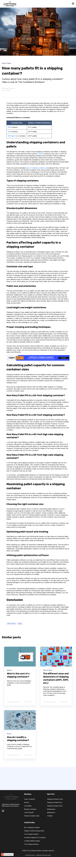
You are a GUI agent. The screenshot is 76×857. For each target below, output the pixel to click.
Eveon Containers (29, 799)
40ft (9, 131)
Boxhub (26, 802)
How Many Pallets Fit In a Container (35, 837)
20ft (9, 127)
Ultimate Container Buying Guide (34, 831)
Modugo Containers (30, 809)
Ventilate (49, 816)
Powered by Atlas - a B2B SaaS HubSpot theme (38, 855)
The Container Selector (31, 834)
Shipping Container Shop (54, 806)
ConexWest (27, 806)
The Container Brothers (31, 844)
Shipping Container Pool (54, 802)
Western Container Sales (31, 816)
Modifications (51, 809)
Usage (20, 623)
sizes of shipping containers (36, 168)
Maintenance (51, 812)
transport (41, 154)
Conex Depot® (28, 812)
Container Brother (8, 88)
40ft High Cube (13, 136)
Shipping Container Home (55, 799)
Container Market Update (32, 841)
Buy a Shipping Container (32, 827)
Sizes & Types (11, 623)
